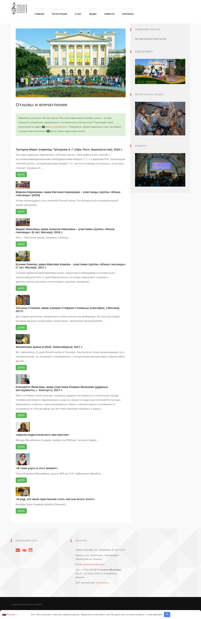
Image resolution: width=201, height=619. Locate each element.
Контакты (128, 14)
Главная (39, 14)
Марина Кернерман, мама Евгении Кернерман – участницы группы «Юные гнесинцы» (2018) (68, 194)
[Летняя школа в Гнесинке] (19, 6)
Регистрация (59, 14)
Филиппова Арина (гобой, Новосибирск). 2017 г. (49, 347)
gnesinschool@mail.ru (94, 564)
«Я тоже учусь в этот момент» (37, 468)
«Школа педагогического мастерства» (42, 434)
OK (167, 614)
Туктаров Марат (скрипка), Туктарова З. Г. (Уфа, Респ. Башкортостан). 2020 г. (69, 149)
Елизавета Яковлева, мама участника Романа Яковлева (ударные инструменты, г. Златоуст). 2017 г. (62, 388)
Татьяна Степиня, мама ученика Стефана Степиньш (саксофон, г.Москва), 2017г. (68, 309)
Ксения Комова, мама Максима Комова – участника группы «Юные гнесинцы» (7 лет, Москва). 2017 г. (71, 266)
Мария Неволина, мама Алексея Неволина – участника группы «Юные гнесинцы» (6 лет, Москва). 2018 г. (65, 231)
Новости (109, 14)
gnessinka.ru (102, 582)
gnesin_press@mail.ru (57, 126)
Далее (21, 174)
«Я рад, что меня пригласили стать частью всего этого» (55, 499)
